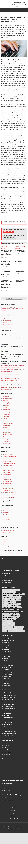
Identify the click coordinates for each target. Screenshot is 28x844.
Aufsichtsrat (13, 591)
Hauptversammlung (16, 607)
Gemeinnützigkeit (16, 597)
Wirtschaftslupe (19, 3)
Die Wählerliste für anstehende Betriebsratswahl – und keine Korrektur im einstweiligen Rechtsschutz (13, 356)
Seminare (6, 788)
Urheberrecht (17, 627)
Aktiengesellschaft (15, 589)
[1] (16, 105)
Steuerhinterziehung (8, 621)
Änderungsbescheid (19, 630)
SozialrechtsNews (7, 486)
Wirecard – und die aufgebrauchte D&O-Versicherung (20, 282)
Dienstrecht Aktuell (7, 461)
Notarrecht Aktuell (7, 481)
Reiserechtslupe (7, 432)
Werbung (12, 237)
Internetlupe (6, 416)
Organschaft (16, 615)
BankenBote (6, 508)
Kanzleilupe (5, 421)
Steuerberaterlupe (7, 434)
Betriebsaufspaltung (20, 593)
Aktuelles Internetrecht (8, 458)
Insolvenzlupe (6, 414)
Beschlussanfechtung (8, 593)
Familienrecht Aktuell (8, 465)
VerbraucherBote (7, 517)
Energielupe (6, 405)
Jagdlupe (5, 418)
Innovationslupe (6, 412)
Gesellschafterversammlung (10, 603)
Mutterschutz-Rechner (8, 530)
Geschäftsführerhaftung (9, 601)
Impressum (5, 541)
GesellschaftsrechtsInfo (8, 470)
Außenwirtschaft (7, 320)
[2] (22, 109)
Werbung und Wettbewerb (9, 239)
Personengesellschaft (8, 617)
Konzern (5, 613)
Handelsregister (7, 607)
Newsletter (6, 785)
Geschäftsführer (16, 599)
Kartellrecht (6, 611)
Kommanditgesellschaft (16, 611)
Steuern (5, 322)
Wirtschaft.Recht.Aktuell (9, 497)
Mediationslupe (6, 425)
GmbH (19, 603)
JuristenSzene (6, 472)
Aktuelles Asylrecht (7, 454)
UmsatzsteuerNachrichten (9, 492)
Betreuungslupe (6, 403)
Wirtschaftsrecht (8, 231)
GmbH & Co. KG (6, 605)
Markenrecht (15, 613)
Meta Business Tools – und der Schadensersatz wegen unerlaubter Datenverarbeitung (6, 253)
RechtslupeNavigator (8, 430)
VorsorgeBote (6, 519)
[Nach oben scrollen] (26, 842)
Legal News (6, 477)
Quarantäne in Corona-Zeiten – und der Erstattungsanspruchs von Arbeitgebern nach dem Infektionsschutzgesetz (6, 284)
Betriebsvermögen (17, 595)
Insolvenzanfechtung (13, 609)
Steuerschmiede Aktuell (8, 488)
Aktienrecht (6, 591)
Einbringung (6, 597)
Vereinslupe (6, 441)
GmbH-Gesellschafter (15, 605)
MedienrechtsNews (7, 479)
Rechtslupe (5, 427)
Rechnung (17, 617)
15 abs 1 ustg (6, 589)
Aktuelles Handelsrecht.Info (9, 456)
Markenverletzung (7, 615)
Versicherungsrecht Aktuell (9, 495)
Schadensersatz (7, 619)
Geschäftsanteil (7, 599)
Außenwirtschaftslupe (8, 398)
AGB (4, 543)
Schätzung (14, 619)
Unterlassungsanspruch (9, 625)
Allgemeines (6, 318)
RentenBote (6, 514)
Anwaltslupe (6, 396)
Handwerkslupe (6, 409)
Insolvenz (5, 609)
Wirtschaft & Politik (7, 324)
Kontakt (5, 539)
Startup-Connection (7, 532)
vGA (23, 627)
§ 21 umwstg (6, 237)
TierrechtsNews (6, 490)
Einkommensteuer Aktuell (9, 463)
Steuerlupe (5, 436)
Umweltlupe (6, 439)
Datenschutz (6, 545)
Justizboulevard (7, 474)
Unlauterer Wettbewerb (9, 623)
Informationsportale (8, 783)
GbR (10, 597)
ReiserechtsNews (7, 483)
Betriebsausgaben (7, 595)
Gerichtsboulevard (7, 468)
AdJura (5, 797)
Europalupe (5, 407)
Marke (9, 613)
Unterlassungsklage (8, 627)
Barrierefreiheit (6, 546)
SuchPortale (7, 790)
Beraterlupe (5, 400)
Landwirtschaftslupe (8, 423)
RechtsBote (6, 512)
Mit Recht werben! (8, 800)
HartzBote (5, 510)
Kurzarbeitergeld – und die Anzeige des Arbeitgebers (5, 263)
